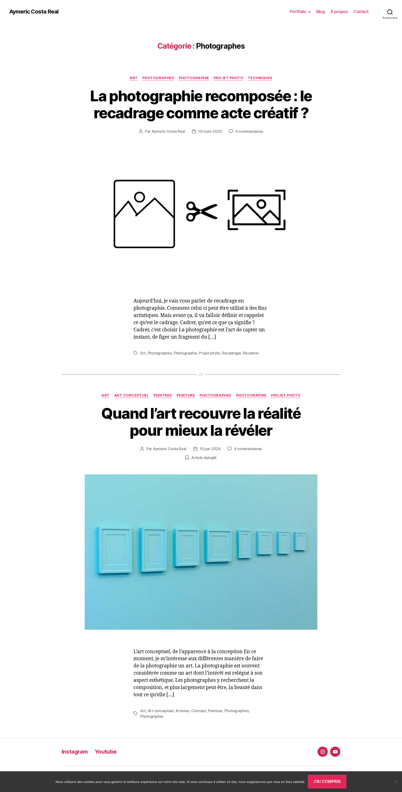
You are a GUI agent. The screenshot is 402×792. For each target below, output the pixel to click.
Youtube (106, 751)
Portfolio (298, 11)
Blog (320, 11)
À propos (339, 11)
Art (134, 78)
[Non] (396, 781)
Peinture (186, 395)
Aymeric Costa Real (33, 11)
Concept (198, 710)
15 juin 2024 (210, 448)
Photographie (194, 78)
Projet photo (228, 78)
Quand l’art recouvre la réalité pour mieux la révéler (201, 421)
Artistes (182, 710)
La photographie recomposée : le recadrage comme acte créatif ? (201, 104)
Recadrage (231, 353)
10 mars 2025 (210, 131)
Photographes (158, 78)
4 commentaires (249, 131)
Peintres (163, 395)
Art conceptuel (131, 395)
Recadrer (251, 353)
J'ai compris (327, 781)
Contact (361, 11)
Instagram (74, 751)
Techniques (260, 78)
